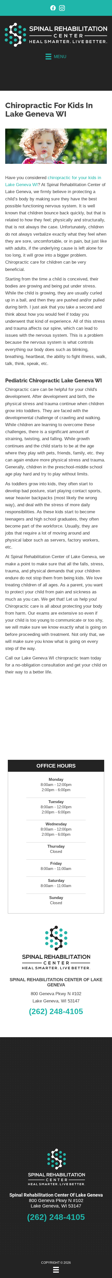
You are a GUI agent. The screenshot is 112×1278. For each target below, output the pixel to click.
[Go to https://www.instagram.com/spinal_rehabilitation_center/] (62, 9)
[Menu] (56, 1269)
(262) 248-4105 (56, 1011)
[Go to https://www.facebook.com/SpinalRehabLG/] (53, 8)
